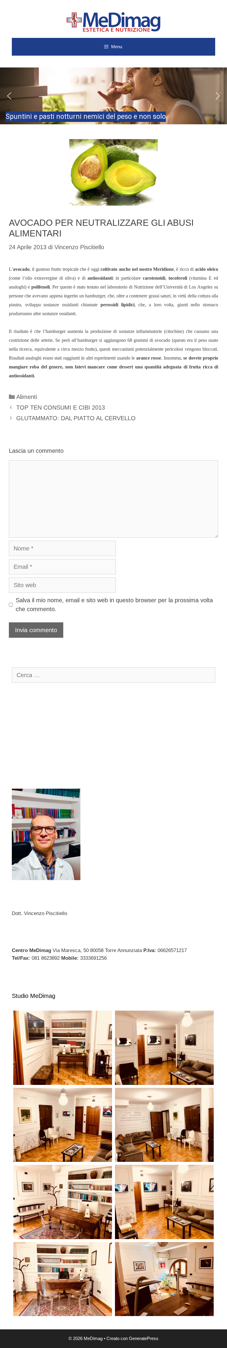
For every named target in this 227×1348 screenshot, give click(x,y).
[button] (113, 95)
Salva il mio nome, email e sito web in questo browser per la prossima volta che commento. (114, 604)
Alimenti (26, 397)
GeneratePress (143, 1338)
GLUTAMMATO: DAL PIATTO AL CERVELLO (76, 418)
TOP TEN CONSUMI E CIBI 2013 (60, 407)
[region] (113, 95)
